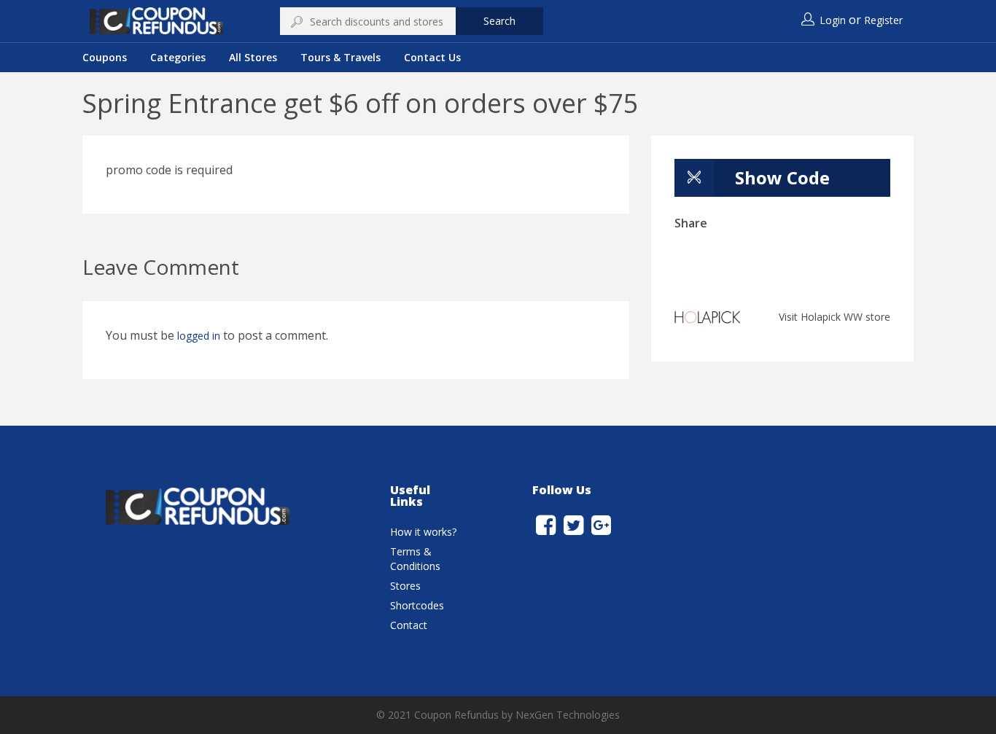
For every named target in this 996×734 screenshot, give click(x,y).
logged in (198, 336)
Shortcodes (417, 605)
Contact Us (432, 57)
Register (883, 20)
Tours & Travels (340, 57)
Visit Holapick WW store (834, 317)
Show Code (782, 177)
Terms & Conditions (415, 558)
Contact (408, 625)
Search (499, 21)
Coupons (104, 57)
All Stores (253, 57)
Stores (405, 586)
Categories (178, 57)
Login (833, 20)
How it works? (423, 532)
